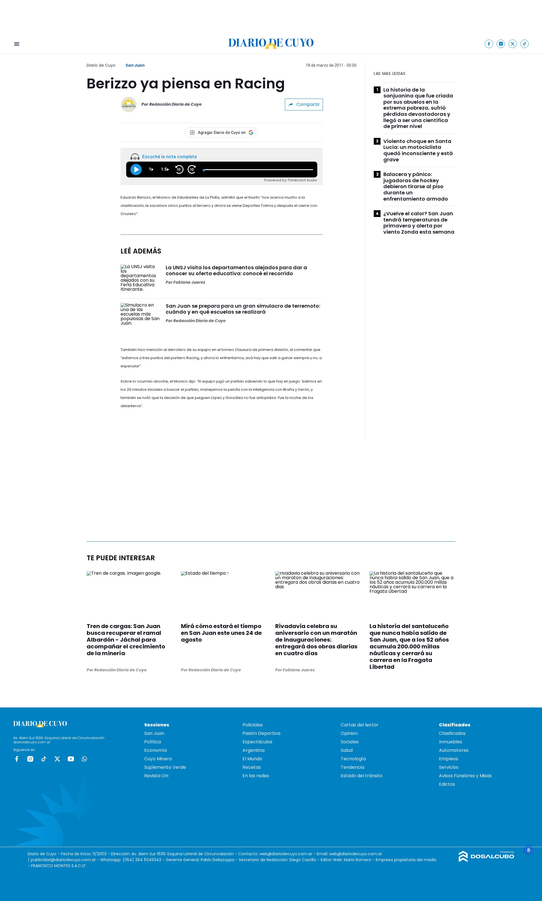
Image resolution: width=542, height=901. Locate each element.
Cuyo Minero (158, 758)
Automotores (454, 750)
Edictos (447, 784)
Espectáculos (257, 742)
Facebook (16, 758)
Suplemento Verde (165, 767)
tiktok (43, 758)
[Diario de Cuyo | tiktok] (525, 44)
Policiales (252, 725)
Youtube (70, 758)
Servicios (448, 767)
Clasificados (452, 733)
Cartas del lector (360, 725)
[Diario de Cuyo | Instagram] (501, 44)
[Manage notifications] (528, 850)
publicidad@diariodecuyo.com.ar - (65, 860)
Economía (155, 750)
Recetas (251, 767)
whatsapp (84, 758)
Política (152, 742)
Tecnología (353, 758)
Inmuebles (450, 742)
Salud (347, 750)
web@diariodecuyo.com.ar (285, 854)
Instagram (30, 758)
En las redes (255, 775)
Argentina (253, 750)
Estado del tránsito (362, 775)
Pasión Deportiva (261, 733)
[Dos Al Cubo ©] (486, 860)
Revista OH (156, 775)
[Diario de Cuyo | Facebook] (489, 44)
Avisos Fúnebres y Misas (465, 775)
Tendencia (352, 767)
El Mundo (252, 758)
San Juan (135, 65)
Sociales (350, 742)
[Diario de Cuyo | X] (513, 44)
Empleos (448, 758)
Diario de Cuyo (101, 65)
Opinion (349, 733)
